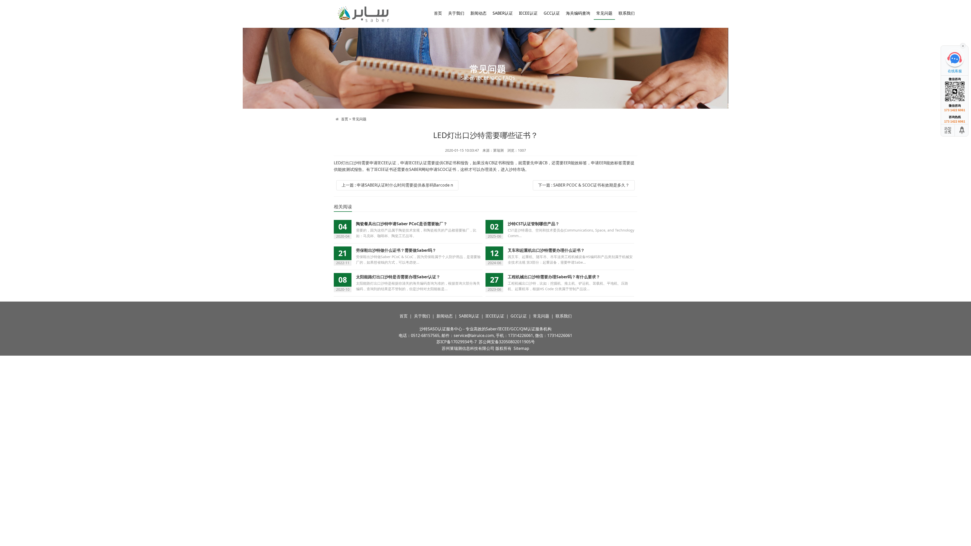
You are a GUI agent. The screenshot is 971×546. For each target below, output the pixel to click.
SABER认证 (503, 13)
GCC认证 (552, 13)
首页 (438, 13)
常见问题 (604, 13)
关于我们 (456, 13)
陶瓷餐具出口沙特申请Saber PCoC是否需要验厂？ (401, 223)
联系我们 (627, 13)
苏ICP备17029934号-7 (456, 342)
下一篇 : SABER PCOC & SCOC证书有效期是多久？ (583, 185)
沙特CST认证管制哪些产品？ (533, 223)
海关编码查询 (578, 13)
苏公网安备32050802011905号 (507, 342)
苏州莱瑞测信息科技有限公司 (468, 348)
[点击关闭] (963, 45)
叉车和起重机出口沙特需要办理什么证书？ (546, 250)
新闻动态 (478, 13)
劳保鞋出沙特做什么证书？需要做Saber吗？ (396, 250)
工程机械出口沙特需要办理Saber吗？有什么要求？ (554, 277)
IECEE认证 (528, 13)
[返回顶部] (962, 130)
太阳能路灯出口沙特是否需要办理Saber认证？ (398, 277)
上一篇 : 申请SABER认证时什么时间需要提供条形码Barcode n (397, 185)
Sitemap (521, 348)
